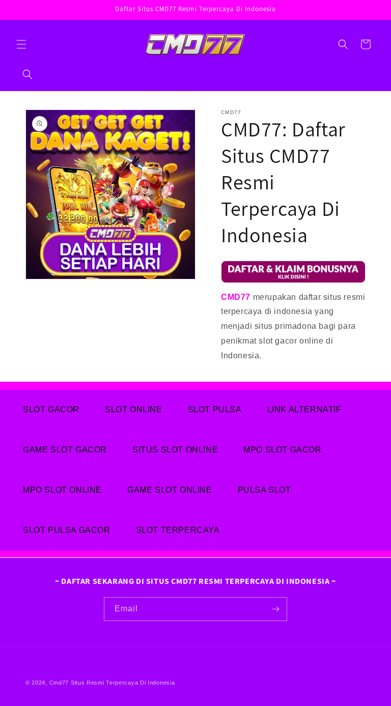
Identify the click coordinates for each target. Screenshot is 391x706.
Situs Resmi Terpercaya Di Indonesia (123, 683)
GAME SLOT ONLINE (169, 490)
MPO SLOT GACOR (282, 449)
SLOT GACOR (51, 409)
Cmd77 (59, 683)
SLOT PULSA (215, 409)
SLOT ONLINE (133, 409)
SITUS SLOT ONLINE (175, 449)
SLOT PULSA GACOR (66, 530)
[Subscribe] (275, 609)
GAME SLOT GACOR (65, 449)
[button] (21, 44)
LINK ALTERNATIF (304, 409)
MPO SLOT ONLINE (62, 490)
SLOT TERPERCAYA (178, 530)
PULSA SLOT (264, 490)
